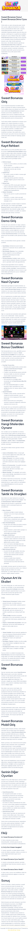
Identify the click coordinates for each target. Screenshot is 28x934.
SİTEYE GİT (23, 57)
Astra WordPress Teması (14, 930)
